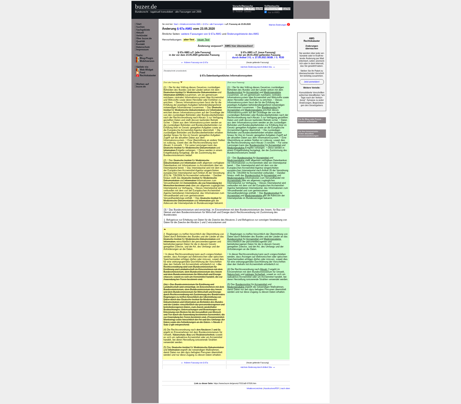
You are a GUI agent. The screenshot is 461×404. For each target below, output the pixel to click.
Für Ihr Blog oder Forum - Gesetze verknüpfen (310, 120)
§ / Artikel (238, 11)
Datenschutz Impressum (143, 48)
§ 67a (205, 24)
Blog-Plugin (146, 58)
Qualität (140, 41)
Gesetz (248, 11)
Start (138, 24)
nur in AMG (274, 12)
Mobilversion (147, 61)
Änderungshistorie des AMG (243, 33)
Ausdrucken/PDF (271, 388)
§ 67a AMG (184, 28)
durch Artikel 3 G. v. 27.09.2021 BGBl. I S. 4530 (258, 57)
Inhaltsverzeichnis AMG (190, 24)
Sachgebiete (143, 30)
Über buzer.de (144, 38)
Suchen (140, 27)
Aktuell (140, 32)
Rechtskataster (148, 75)
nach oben (285, 388)
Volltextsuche (271, 6)
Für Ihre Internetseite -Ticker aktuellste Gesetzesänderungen (308, 133)
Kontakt (140, 44)
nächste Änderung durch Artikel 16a (258, 67)
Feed (142, 72)
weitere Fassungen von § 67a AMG (201, 33)
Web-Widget (146, 70)
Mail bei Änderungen (278, 25)
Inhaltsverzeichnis (255, 388)
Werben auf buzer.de (142, 85)
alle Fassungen (216, 24)
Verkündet (141, 35)
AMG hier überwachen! (239, 45)
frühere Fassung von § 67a (194, 62)
